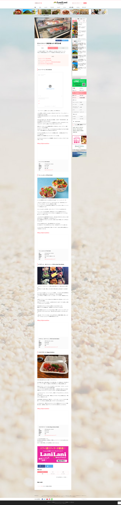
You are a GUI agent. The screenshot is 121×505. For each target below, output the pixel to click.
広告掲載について (67, 502)
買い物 (81, 102)
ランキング (52, 7)
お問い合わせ (72, 502)
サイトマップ (57, 502)
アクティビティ (53, 473)
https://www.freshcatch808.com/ (49, 259)
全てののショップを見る (61, 477)
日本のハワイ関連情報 (80, 130)
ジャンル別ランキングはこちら (81, 38)
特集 (35, 7)
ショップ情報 (38, 15)
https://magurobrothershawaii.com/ (50, 435)
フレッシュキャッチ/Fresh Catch (45, 60)
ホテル (74, 109)
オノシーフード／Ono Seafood (45, 58)
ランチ (78, 127)
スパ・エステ (63, 473)
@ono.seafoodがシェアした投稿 (49, 106)
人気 (74, 127)
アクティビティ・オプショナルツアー (76, 107)
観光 (42, 473)
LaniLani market (77, 121)
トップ (35, 15)
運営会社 (53, 502)
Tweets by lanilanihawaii (76, 78)
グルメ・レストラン (44, 45)
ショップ (58, 7)
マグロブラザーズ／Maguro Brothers (46, 63)
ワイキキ (82, 127)
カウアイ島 (81, 118)
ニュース (45, 7)
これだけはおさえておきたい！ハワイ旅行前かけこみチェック (79, 93)
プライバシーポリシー (62, 502)
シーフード (52, 45)
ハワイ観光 (81, 104)
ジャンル (78, 7)
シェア (59, 40)
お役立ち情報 (71, 7)
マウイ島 (74, 118)
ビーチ (81, 109)
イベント (64, 7)
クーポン (82, 95)
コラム (40, 7)
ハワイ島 (81, 116)
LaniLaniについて (49, 502)
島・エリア (84, 7)
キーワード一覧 (83, 134)
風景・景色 (75, 132)
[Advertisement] (79, 73)
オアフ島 (74, 116)
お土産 (81, 107)
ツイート (66, 40)
